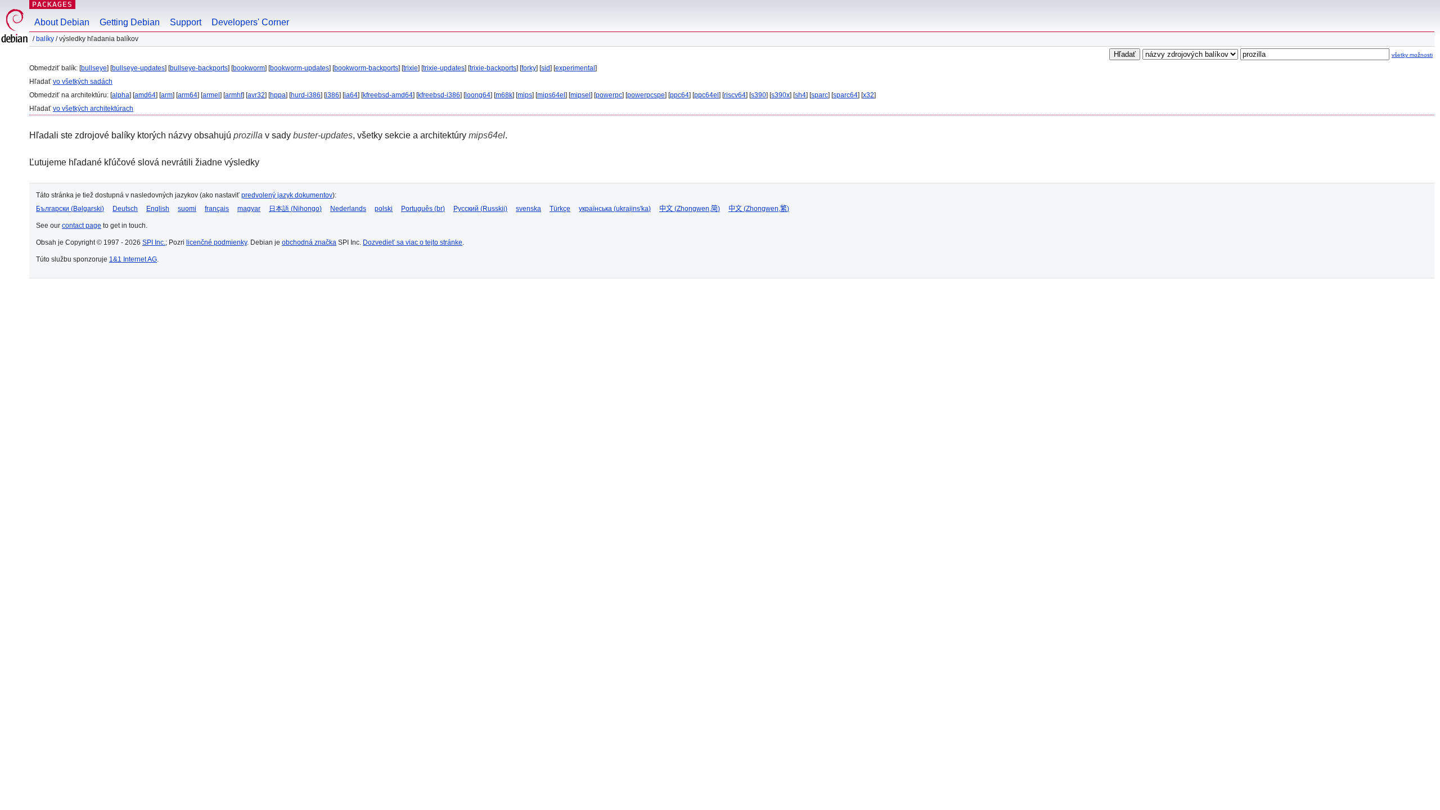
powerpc (609, 95)
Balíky (45, 39)
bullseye (94, 68)
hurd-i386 (306, 95)
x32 (868, 95)
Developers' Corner (250, 22)
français (217, 209)
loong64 (477, 95)
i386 (332, 95)
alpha (120, 95)
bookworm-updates (299, 68)
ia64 (351, 95)
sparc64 (845, 95)
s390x (780, 95)
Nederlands (348, 209)
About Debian (61, 22)
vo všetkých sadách (82, 82)
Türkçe (560, 209)
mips (525, 95)
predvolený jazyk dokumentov (286, 195)
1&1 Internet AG (133, 259)
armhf (233, 95)
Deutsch (125, 209)
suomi (187, 209)
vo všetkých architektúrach (93, 108)
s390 (758, 95)
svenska (528, 209)
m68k (504, 95)
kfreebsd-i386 (439, 95)
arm (167, 95)
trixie (410, 68)
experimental (575, 68)
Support (185, 22)
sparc (819, 95)
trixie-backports (493, 68)
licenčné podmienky (216, 242)
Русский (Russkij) (480, 209)
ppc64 (679, 95)
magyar (248, 209)
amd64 (145, 95)
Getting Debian (130, 22)
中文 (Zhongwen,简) (689, 209)
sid (545, 68)
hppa (278, 95)
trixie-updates (444, 68)
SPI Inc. (153, 242)
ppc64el (706, 95)
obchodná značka (309, 242)
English (157, 209)
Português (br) (423, 209)
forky (528, 68)
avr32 (256, 95)
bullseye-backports (199, 68)
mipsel (580, 95)
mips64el (551, 95)
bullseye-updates (138, 68)
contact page (81, 226)
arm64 (187, 95)
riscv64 (735, 95)
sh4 (800, 95)
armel (211, 95)
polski (384, 209)
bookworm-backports (366, 68)
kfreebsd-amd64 (388, 95)
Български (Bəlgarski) (70, 209)
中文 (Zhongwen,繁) (758, 209)
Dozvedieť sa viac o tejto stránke (412, 242)
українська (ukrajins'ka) (615, 209)
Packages (52, 4)
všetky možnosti (1412, 55)
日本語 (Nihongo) (295, 209)
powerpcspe (646, 95)
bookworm (249, 68)
